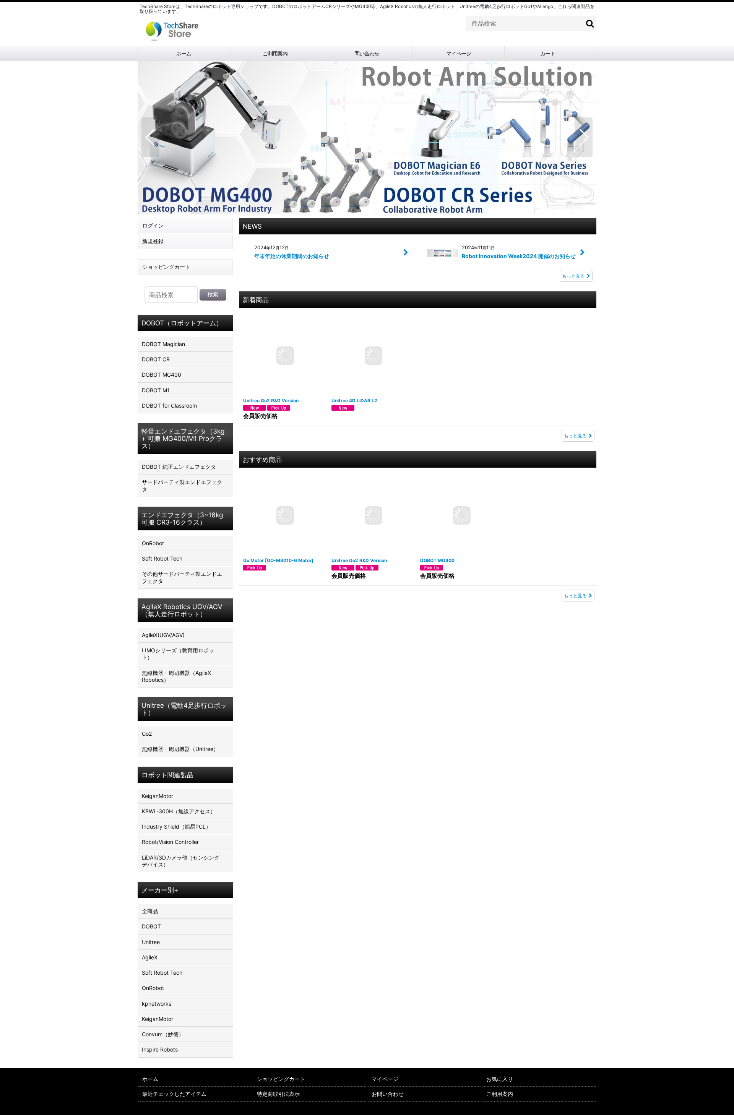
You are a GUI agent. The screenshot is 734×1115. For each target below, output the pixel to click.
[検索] (590, 23)
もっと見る (573, 276)
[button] (150, 137)
